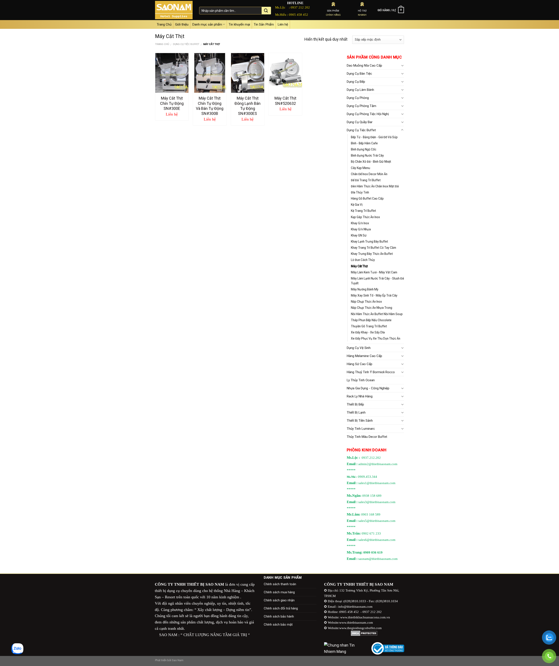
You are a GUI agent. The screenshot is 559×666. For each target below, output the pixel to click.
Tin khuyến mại (239, 24)
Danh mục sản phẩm (207, 24)
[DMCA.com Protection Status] (364, 633)
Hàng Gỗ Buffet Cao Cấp (367, 198)
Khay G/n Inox (360, 223)
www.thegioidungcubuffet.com (360, 628)
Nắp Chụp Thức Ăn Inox (366, 301)
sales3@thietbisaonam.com (376, 502)
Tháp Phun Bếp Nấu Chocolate (371, 320)
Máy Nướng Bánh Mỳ (364, 289)
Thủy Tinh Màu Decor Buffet (367, 437)
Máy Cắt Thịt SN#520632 (285, 100)
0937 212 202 (300, 7)
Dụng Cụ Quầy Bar (360, 122)
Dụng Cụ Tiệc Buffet (186, 44)
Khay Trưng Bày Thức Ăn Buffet (372, 253)
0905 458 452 (298, 14)
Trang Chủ (164, 24)
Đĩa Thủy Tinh (360, 192)
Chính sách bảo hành (279, 616)
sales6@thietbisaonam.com (376, 540)
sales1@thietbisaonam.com (376, 483)
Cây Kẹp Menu (360, 168)
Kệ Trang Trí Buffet (363, 210)
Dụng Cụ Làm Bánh (360, 90)
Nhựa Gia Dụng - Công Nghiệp (368, 388)
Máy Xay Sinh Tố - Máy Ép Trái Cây (374, 295)
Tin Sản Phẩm (264, 24)
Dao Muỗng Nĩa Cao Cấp (364, 65)
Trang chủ (162, 44)
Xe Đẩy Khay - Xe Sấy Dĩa (368, 332)
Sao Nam (177, 660)
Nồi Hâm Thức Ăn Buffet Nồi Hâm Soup (377, 314)
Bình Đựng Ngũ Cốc (363, 149)
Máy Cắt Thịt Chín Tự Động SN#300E (172, 103)
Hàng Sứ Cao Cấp (359, 364)
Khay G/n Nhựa (361, 229)
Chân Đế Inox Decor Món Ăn (369, 174)
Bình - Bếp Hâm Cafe (364, 143)
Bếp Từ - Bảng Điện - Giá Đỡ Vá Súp (374, 137)
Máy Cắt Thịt (359, 266)
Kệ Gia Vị (356, 204)
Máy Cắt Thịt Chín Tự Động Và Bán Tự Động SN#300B (209, 106)
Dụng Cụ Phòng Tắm (361, 106)
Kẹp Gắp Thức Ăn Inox (365, 217)
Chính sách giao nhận (279, 600)
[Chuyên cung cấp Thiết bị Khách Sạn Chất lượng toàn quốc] (174, 10)
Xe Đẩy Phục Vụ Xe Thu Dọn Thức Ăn (375, 338)
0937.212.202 (371, 457)
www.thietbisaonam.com (356, 622)
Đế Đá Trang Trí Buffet (366, 180)
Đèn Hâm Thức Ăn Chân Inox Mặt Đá (375, 186)
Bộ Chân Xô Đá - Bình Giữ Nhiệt (371, 161)
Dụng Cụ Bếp (356, 82)
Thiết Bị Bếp (355, 404)
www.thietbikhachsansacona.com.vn (365, 617)
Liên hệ (283, 24)
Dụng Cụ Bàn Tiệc (359, 74)
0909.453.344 (367, 476)
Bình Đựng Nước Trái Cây (367, 155)
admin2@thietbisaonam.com (377, 464)
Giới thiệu (181, 24)
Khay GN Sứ (359, 235)
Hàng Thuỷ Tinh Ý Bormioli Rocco (371, 372)
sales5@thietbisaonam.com (376, 521)
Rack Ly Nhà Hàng (360, 396)
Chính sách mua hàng (279, 592)
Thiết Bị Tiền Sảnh (360, 421)
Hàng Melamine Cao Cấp (364, 356)
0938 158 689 (371, 495)
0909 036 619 (373, 552)
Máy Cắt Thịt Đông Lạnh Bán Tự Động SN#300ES (248, 106)
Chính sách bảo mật (278, 624)
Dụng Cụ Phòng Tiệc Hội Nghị (368, 114)
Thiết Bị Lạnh (356, 412)
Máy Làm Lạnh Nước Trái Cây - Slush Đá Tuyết (377, 281)
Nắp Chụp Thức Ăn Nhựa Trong (371, 307)
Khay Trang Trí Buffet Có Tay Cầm (373, 247)
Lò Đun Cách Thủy (363, 260)
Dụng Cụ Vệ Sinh (359, 348)
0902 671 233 (371, 533)
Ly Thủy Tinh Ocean (361, 380)
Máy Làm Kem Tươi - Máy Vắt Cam (374, 272)
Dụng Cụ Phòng (358, 98)
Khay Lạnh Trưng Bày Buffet (369, 241)
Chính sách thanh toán (280, 584)
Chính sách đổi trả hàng (281, 608)
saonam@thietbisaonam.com (378, 559)
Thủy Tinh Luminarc (361, 429)
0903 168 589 (370, 514)
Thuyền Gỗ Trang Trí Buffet (369, 326)
